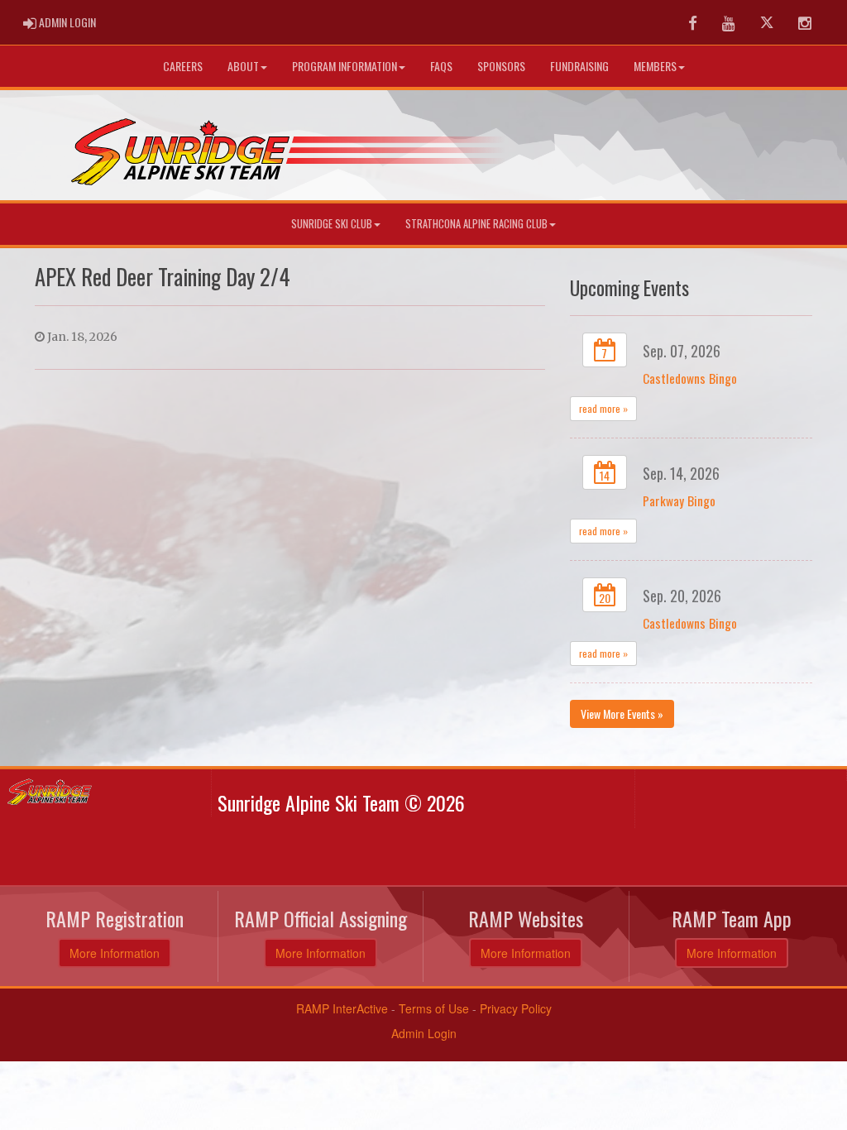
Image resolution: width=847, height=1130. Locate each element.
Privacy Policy (516, 1008)
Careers (183, 65)
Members (655, 65)
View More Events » (622, 713)
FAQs (441, 65)
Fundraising (579, 65)
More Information (114, 953)
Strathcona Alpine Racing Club (476, 224)
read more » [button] (603, 408)
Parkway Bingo (679, 500)
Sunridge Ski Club (331, 224)
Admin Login (424, 1033)
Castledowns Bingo (690, 378)
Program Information (344, 65)
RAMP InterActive (342, 1008)
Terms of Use (434, 1008)
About (243, 65)
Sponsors (501, 65)
